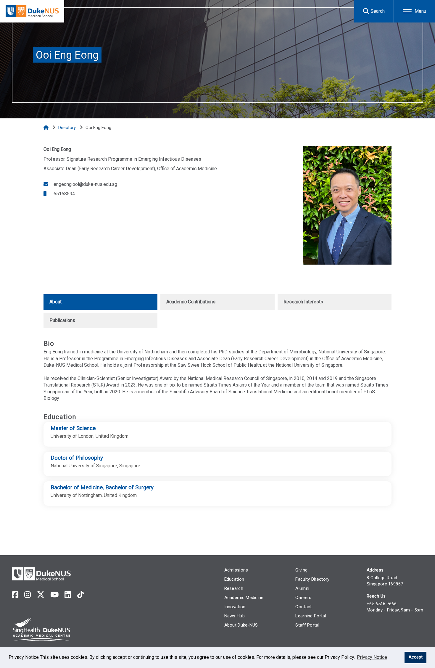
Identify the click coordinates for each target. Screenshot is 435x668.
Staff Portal (307, 625)
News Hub (234, 616)
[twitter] (40, 595)
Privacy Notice (372, 657)
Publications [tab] (62, 320)
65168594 (63, 194)
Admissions (236, 570)
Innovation (235, 606)
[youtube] (54, 595)
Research (233, 588)
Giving (301, 570)
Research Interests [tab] (303, 302)
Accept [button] (416, 657)
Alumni (302, 588)
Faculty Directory (312, 579)
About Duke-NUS (241, 625)
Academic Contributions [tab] (190, 302)
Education (234, 579)
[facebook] (15, 595)
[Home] (47, 127)
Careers (303, 597)
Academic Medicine (244, 597)
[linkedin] (68, 595)
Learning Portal (310, 616)
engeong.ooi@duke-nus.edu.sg (84, 184)
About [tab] (55, 302)
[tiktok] (80, 595)
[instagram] (27, 595)
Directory (67, 127)
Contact (303, 606)
